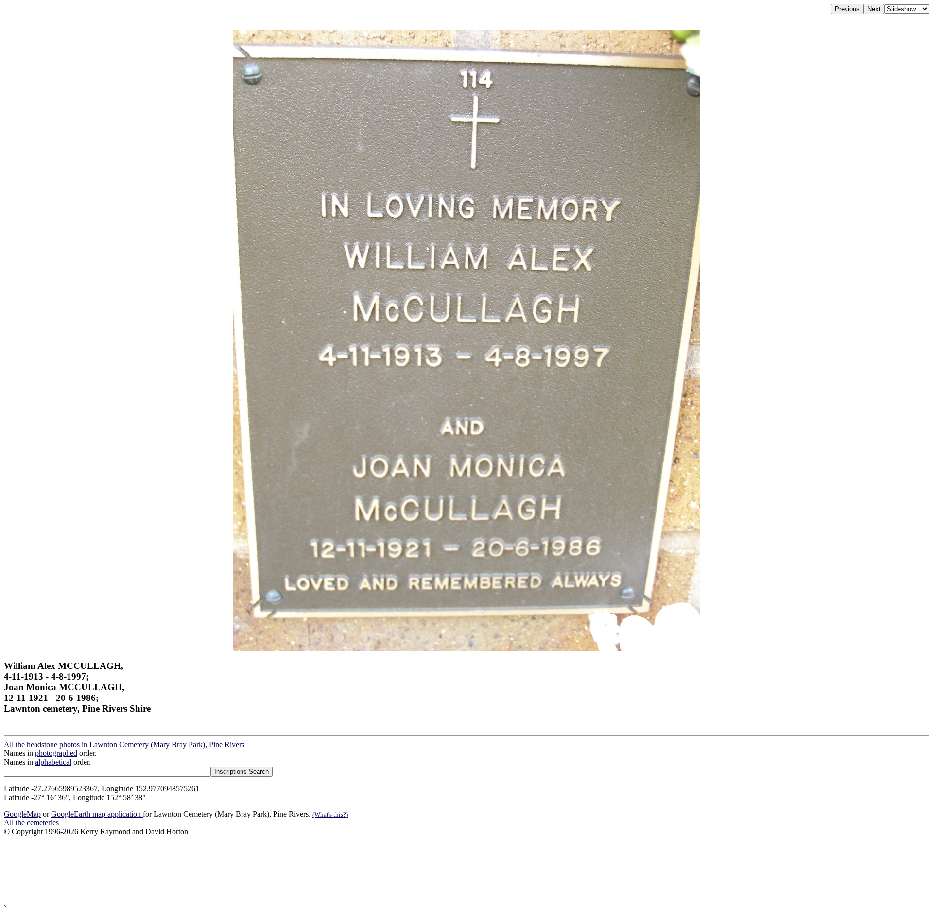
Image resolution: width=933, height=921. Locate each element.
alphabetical (53, 762)
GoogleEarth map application (97, 814)
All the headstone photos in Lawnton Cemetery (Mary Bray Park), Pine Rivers (124, 744)
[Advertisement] (295, 870)
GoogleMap (22, 814)
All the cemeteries (31, 823)
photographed (56, 753)
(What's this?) (330, 814)
